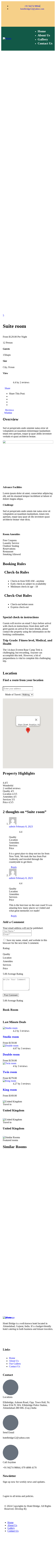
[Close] (36, 719)
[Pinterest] (48, 19)
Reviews (9, 410)
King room (10, 1089)
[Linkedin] (23, 1337)
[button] (28, 730)
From (5, 1043)
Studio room (11, 1036)
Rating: (6, 948)
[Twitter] (23, 19)
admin (12, 826)
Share (7, 388)
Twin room (10, 1072)
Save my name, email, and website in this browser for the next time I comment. (25, 941)
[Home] (7, 38)
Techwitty (32, 1509)
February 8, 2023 (24, 826)
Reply (14, 867)
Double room (11, 1054)
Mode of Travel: (13, 694)
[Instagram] (36, 19)
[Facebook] (11, 19)
